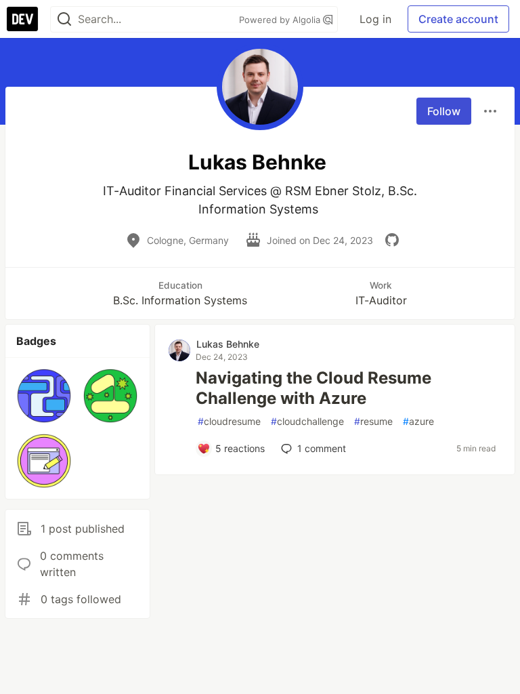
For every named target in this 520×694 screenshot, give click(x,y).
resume (373, 421)
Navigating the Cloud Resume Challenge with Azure (313, 388)
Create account (458, 19)
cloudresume (229, 421)
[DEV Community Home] (22, 19)
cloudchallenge (307, 421)
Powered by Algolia (281, 19)
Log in (375, 19)
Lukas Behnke (227, 344)
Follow (443, 111)
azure (418, 421)
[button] (44, 396)
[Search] (64, 19)
